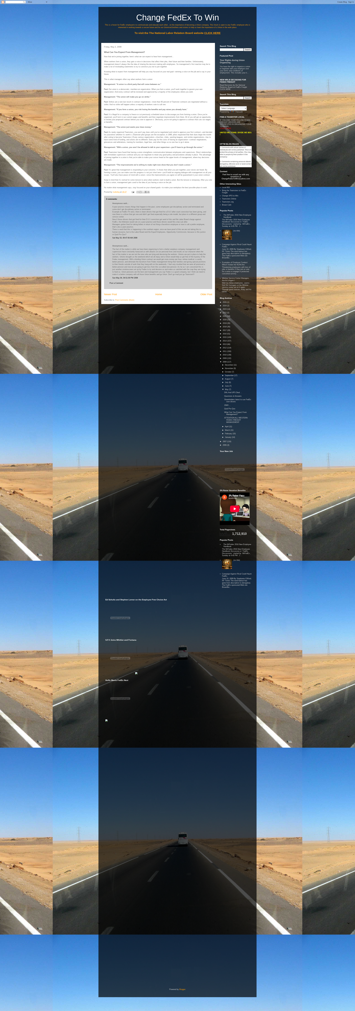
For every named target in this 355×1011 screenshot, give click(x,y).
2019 (225, 323)
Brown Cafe (226, 205)
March (227, 430)
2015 (225, 337)
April (227, 426)
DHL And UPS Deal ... (233, 392)
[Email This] (137, 192)
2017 (225, 330)
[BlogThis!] (140, 192)
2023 (225, 309)
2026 (225, 302)
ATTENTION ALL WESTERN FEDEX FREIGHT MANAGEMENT (236, 420)
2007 (225, 441)
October (228, 372)
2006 (225, 445)
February (229, 434)
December (229, 365)
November (229, 368)
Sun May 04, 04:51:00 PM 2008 (125, 278)
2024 (225, 306)
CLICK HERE (225, 89)
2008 (225, 362)
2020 (225, 320)
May (227, 389)
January (228, 437)
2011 (225, 351)
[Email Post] (133, 192)
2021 (225, 316)
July (227, 382)
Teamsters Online (229, 199)
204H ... (227, 405)
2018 (225, 327)
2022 (225, 313)
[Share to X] (143, 192)
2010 (225, 355)
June (227, 386)
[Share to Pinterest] (148, 192)
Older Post (206, 294)
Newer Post (110, 294)
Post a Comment (116, 283)
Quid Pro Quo (229, 409)
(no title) (236, 231)
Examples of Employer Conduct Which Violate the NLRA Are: (235, 263)
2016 (225, 334)
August (228, 379)
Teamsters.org (228, 202)
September (229, 375)
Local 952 (226, 187)
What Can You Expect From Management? (235, 413)
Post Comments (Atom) (124, 300)
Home (158, 294)
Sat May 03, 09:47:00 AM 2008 (124, 238)
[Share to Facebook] (145, 192)
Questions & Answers (233, 396)
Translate (239, 112)
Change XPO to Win (230, 196)
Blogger (182, 989)
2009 (225, 358)
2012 (225, 348)
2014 (225, 341)
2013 (225, 344)
